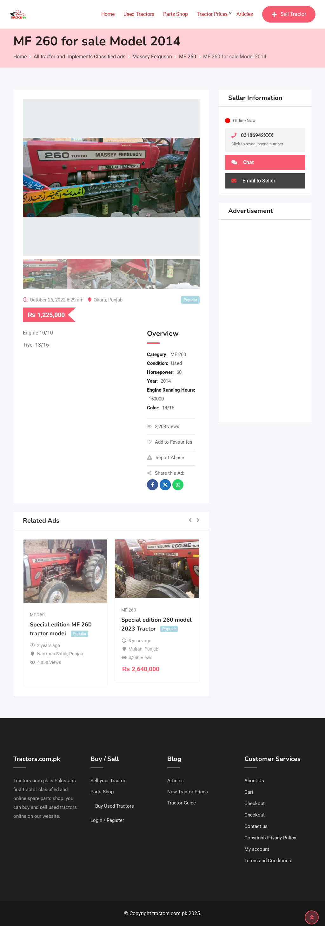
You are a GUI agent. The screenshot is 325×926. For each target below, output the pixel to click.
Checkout (254, 803)
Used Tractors (138, 14)
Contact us (256, 826)
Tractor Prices (212, 14)
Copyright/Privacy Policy (270, 838)
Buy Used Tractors (114, 806)
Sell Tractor (293, 14)
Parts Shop (175, 14)
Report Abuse (170, 457)
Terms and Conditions (267, 860)
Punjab (115, 300)
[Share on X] (165, 484)
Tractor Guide (181, 803)
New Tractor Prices (187, 792)
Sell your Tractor (107, 781)
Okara (100, 300)
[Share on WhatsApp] (177, 484)
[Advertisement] (80, 412)
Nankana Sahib (52, 653)
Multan (136, 649)
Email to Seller (258, 181)
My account (256, 849)
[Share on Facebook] (152, 484)
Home (108, 14)
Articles (244, 14)
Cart (248, 792)
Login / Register (107, 820)
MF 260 (178, 354)
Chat (248, 162)
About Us (254, 781)
